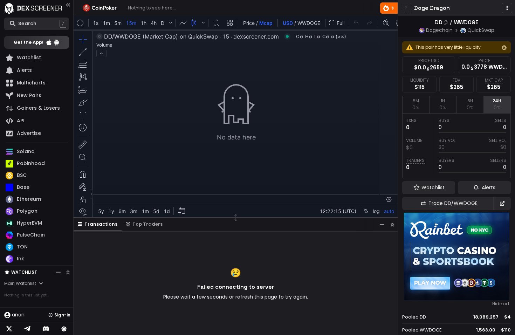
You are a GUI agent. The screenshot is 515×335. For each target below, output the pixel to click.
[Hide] (504, 47)
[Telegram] (27, 328)
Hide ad (500, 304)
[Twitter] (9, 328)
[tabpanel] (456, 145)
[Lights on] (64, 328)
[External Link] (502, 203)
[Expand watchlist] (68, 272)
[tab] (415, 104)
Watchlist (24, 272)
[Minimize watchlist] (58, 272)
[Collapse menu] (68, 4)
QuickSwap (480, 30)
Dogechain (439, 30)
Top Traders (147, 224)
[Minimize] (382, 224)
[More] (507, 8)
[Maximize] (392, 224)
